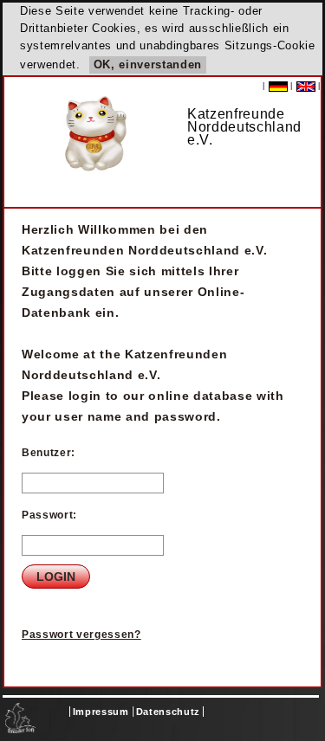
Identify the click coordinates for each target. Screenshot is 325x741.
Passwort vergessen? (81, 634)
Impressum (101, 711)
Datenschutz (168, 711)
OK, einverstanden (148, 64)
